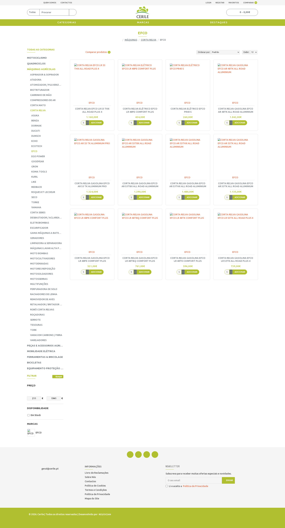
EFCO (92, 102)
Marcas (32, 423)
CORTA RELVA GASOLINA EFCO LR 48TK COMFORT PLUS (187, 259)
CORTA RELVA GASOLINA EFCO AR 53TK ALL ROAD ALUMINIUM (235, 185)
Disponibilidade (37, 408)
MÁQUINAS (131, 40)
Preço (31, 385)
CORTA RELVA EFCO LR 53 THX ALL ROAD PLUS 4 (92, 110)
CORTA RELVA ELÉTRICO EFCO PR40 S (188, 110)
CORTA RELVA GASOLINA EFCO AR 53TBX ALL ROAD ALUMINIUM (140, 185)
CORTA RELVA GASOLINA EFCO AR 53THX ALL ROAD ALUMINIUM (187, 185)
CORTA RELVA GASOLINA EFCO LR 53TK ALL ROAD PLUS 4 (235, 259)
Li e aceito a (188, 486)
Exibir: (246, 52)
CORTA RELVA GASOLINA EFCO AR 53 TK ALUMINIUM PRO (92, 185)
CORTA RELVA (148, 40)
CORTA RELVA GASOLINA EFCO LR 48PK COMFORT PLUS (92, 259)
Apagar (58, 376)
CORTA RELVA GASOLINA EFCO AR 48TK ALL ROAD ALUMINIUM (235, 110)
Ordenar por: (204, 52)
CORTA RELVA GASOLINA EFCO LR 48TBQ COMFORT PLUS (140, 259)
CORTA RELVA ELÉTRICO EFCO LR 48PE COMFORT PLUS (140, 110)
